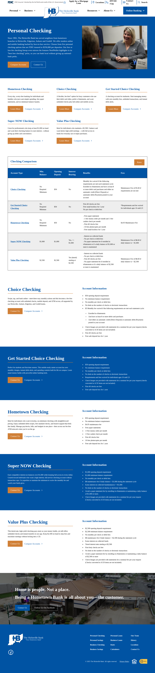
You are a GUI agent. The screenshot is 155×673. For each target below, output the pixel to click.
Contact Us (38, 64)
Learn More (15, 109)
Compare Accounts (18, 64)
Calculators (115, 649)
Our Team (135, 636)
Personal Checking (97, 636)
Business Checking (97, 645)
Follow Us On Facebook (44, 608)
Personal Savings (96, 640)
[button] (15, 10)
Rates (139, 162)
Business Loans (116, 640)
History (134, 640)
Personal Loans (116, 636)
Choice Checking (18, 189)
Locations (134, 645)
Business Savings (96, 649)
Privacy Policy (124, 661)
